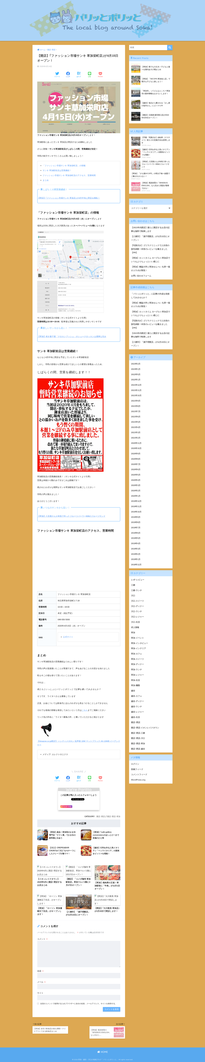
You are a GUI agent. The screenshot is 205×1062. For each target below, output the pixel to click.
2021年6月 (135, 417)
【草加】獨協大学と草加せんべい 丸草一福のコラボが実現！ (150, 269)
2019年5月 (135, 538)
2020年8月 (135, 459)
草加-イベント (137, 638)
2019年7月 (135, 528)
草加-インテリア (138, 648)
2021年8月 (135, 406)
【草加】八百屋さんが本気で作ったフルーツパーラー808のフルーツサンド (71, 516)
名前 (40, 971)
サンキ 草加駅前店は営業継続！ (57, 170)
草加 (133, 632)
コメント (42, 939)
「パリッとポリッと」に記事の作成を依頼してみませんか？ (150, 296)
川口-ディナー (137, 606)
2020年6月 (135, 469)
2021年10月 (136, 395)
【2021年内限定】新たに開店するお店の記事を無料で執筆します (150, 229)
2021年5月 (135, 422)
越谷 (133, 691)
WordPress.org (138, 780)
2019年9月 (135, 517)
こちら (85, 710)
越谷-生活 (135, 717)
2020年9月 (135, 454)
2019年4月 (135, 543)
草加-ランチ (136, 669)
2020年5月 (135, 475)
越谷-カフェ (136, 696)
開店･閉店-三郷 (138, 733)
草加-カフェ (136, 654)
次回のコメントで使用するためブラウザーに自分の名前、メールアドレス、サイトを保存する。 (78, 1004)
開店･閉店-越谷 (138, 749)
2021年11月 (136, 390)
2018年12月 (136, 565)
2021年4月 (135, 427)
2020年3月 (135, 485)
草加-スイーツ (137, 659)
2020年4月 (135, 480)
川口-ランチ (136, 611)
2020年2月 (135, 491)
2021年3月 (135, 432)
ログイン (135, 764)
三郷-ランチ (136, 590)
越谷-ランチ (136, 706)
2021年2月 (135, 438)
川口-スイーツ (137, 601)
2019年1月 (135, 559)
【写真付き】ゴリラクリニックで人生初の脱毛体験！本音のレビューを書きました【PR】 (150, 249)
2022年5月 (135, 374)
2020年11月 (136, 443)
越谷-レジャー (137, 712)
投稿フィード (137, 769)
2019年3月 (135, 549)
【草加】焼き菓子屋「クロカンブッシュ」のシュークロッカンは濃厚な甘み (72, 336)
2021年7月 (135, 411)
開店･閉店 (100, 816)
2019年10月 (136, 512)
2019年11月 (136, 506)
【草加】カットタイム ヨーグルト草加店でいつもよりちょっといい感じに (150, 260)
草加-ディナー (137, 664)
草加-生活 (135, 680)
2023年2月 (135, 364)
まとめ (46, 180)
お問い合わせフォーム (141, 276)
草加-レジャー (137, 675)
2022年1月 (135, 380)
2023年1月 (135, 369)
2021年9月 (135, 401)
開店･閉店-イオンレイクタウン (145, 728)
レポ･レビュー (137, 580)
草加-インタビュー (139, 643)
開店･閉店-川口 (138, 738)
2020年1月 (135, 496)
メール (41, 982)
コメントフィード (139, 774)
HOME (104, 1051)
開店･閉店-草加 (113, 816)
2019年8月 (135, 522)
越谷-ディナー (137, 701)
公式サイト (68, 637)
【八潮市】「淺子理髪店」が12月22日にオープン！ (150, 238)
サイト (40, 993)
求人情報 (135, 627)
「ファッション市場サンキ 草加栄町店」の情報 (64, 166)
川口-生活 (135, 622)
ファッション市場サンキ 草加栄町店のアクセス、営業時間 (69, 175)
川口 (133, 595)
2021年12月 (136, 385)
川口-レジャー (137, 617)
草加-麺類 (135, 685)
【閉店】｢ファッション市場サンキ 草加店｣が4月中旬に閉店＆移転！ (69, 198)
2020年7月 (135, 464)
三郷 (133, 585)
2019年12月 (136, 501)
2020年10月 (136, 448)
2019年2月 (135, 554)
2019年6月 (135, 533)
